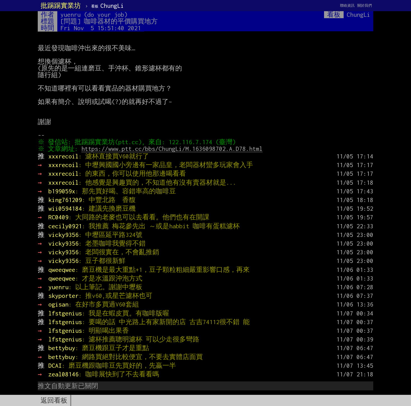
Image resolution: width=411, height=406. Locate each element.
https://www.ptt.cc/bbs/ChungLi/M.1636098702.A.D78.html (172, 148)
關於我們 (364, 5)
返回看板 (54, 400)
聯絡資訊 (347, 5)
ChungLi (107, 5)
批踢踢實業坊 (61, 5)
